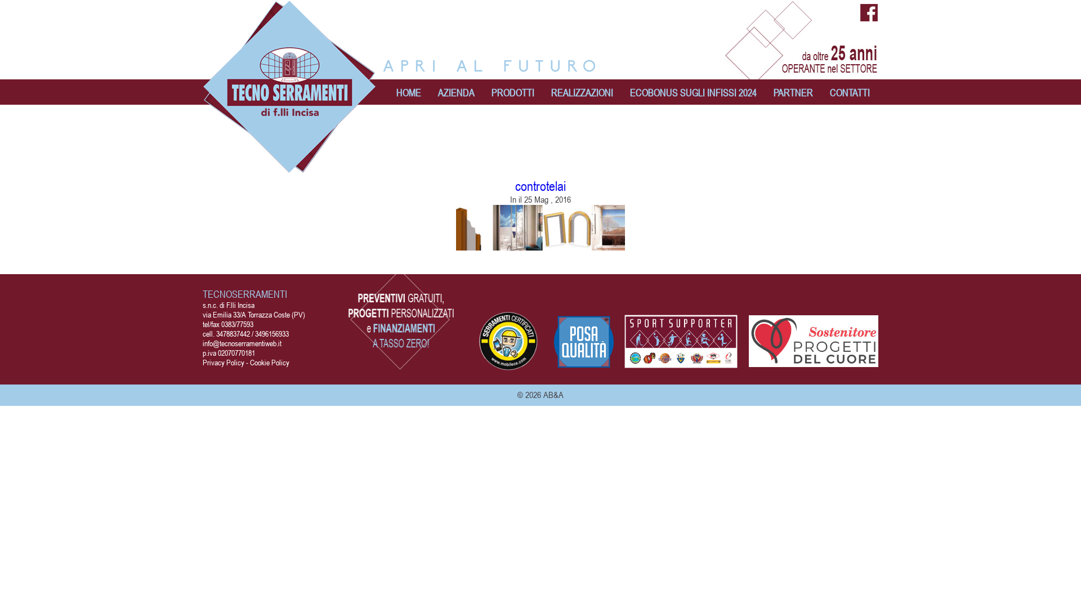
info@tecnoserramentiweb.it (242, 343)
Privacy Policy (223, 362)
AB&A (553, 394)
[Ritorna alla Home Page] (290, 167)
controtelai (540, 186)
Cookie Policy (269, 362)
